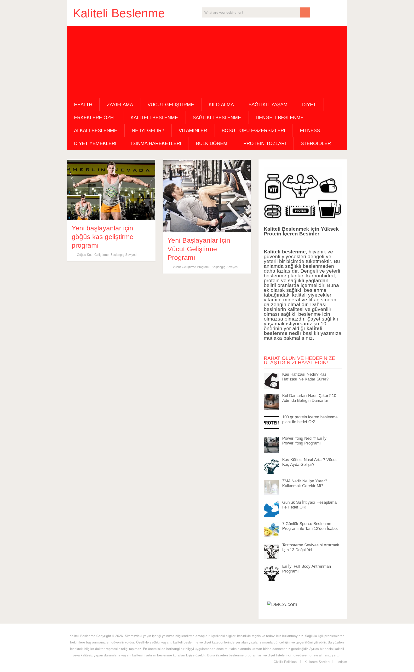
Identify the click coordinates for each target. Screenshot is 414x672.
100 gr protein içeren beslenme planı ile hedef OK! (310, 419)
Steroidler (316, 143)
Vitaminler (193, 130)
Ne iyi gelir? (148, 130)
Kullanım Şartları (317, 662)
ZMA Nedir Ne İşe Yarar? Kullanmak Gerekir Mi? (304, 483)
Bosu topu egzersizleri (253, 130)
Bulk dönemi (212, 143)
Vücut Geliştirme (171, 104)
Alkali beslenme (95, 130)
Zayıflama (120, 104)
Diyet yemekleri (95, 143)
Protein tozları (264, 143)
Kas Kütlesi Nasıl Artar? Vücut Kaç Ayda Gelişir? (309, 462)
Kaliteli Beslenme (119, 13)
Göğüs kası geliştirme (93, 255)
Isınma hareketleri (156, 143)
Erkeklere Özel (95, 117)
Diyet (309, 104)
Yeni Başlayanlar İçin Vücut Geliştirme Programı (198, 249)
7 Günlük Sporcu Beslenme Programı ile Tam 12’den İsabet (310, 526)
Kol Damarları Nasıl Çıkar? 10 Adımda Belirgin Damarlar (309, 398)
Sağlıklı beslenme (217, 117)
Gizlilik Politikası (286, 662)
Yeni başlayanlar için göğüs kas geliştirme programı (102, 236)
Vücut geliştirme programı (191, 267)
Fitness (310, 130)
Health (83, 104)
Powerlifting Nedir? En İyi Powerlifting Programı (305, 440)
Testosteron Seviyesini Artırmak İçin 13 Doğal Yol (310, 547)
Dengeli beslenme (280, 117)
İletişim (342, 662)
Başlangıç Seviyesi (123, 255)
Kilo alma (221, 104)
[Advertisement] (207, 62)
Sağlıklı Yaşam (268, 104)
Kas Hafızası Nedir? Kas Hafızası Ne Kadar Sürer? (305, 376)
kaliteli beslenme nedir (293, 331)
